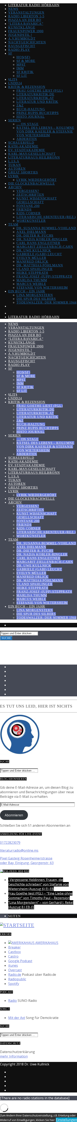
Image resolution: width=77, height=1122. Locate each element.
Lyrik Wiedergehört (36, 180)
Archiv (15, 187)
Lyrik (13, 176)
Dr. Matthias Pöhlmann (39, 265)
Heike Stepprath (32, 272)
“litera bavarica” (25, 23)
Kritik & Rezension (26, 87)
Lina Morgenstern (34, 295)
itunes (13, 965)
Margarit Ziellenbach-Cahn (44, 246)
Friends (24, 209)
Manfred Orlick (32, 261)
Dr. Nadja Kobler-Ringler (42, 239)
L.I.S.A (13, 161)
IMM (20, 68)
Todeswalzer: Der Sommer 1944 (46, 302)
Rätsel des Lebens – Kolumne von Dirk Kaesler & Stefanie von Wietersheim (45, 131)
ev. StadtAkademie (26, 150)
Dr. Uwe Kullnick (33, 250)
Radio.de (14, 974)
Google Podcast (20, 961)
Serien (14, 120)
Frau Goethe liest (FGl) (39, 90)
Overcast (15, 970)
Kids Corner (28, 213)
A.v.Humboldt (22, 38)
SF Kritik (25, 72)
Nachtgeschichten (27, 42)
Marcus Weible (31, 284)
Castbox (14, 952)
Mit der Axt (16, 1017)
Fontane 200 (28, 206)
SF (10, 53)
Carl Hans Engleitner (38, 243)
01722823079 (10, 842)
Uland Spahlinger (34, 269)
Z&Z (19, 105)
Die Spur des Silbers (36, 298)
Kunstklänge (21, 27)
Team (13, 224)
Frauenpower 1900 (26, 31)
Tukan (14, 165)
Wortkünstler (31, 220)
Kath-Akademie (23, 146)
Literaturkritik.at (35, 98)
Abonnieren (14, 815)
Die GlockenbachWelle (31, 183)
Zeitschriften (30, 194)
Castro (13, 956)
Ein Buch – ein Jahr (26, 291)
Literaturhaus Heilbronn (34, 157)
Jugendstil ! (20, 35)
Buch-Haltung (30, 109)
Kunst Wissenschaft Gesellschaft (36, 200)
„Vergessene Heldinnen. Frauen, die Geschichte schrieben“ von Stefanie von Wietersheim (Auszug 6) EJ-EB (38, 884)
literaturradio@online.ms (19, 850)
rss (26, 871)
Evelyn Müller (31, 258)
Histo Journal (30, 116)
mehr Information (14, 1056)
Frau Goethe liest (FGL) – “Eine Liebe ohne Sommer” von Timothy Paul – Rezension (40, 895)
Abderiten (26, 139)
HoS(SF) (23, 57)
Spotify (13, 983)
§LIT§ (12, 79)
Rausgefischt (21, 46)
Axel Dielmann (31, 232)
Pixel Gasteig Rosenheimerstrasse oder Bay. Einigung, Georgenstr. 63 (27, 860)
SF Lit (21, 75)
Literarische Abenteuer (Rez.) (46, 217)
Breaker (14, 947)
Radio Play (19, 49)
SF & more (25, 61)
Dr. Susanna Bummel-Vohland (46, 228)
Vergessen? (27, 191)
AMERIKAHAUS (46, 942)
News (13, 9)
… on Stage (27, 124)
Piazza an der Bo (24, 20)
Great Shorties (23, 172)
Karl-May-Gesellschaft (32, 154)
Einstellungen (66, 1119)
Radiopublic (17, 979)
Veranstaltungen (26, 12)
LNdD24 (15, 83)
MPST (21, 64)
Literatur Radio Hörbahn (33, 5)
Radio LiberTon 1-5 (26, 16)
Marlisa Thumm (31, 280)
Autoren (17, 168)
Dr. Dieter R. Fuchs (34, 235)
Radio (12, 1000)
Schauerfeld (21, 142)
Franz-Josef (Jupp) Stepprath (44, 276)
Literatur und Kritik (37, 101)
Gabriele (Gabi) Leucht (39, 254)
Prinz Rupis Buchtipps (37, 113)
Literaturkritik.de (35, 94)
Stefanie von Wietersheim (42, 287)
